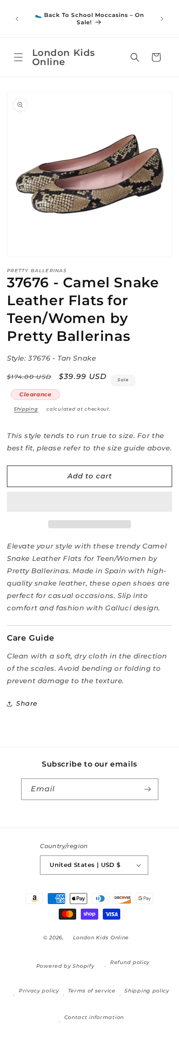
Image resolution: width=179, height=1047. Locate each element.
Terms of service (91, 990)
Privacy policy (39, 990)
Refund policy (130, 962)
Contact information (94, 1017)
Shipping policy (146, 990)
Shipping (26, 409)
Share (27, 703)
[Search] (135, 57)
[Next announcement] (162, 19)
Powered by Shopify (65, 966)
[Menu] (18, 57)
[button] (89, 502)
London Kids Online (101, 937)
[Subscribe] (148, 789)
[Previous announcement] (17, 19)
